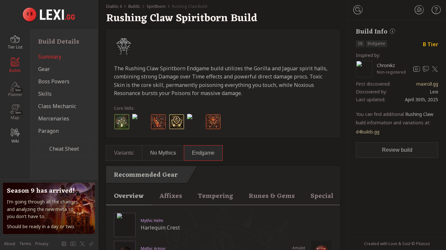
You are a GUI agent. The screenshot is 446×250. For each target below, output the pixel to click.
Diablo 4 (114, 6)
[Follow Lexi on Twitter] (82, 243)
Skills (45, 93)
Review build (397, 150)
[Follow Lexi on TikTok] (91, 243)
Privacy (41, 243)
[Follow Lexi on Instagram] (64, 243)
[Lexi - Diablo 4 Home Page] (49, 15)
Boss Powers (54, 81)
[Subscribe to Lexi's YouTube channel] (73, 243)
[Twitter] (435, 69)
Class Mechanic (57, 106)
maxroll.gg (427, 84)
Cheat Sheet (64, 148)
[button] (357, 9)
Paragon (48, 130)
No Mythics (163, 153)
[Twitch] (425, 69)
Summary (49, 56)
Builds (134, 6)
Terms (25, 243)
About (9, 243)
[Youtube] (416, 69)
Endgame (203, 153)
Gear (44, 69)
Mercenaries (53, 118)
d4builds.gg (367, 132)
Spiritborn (156, 6)
